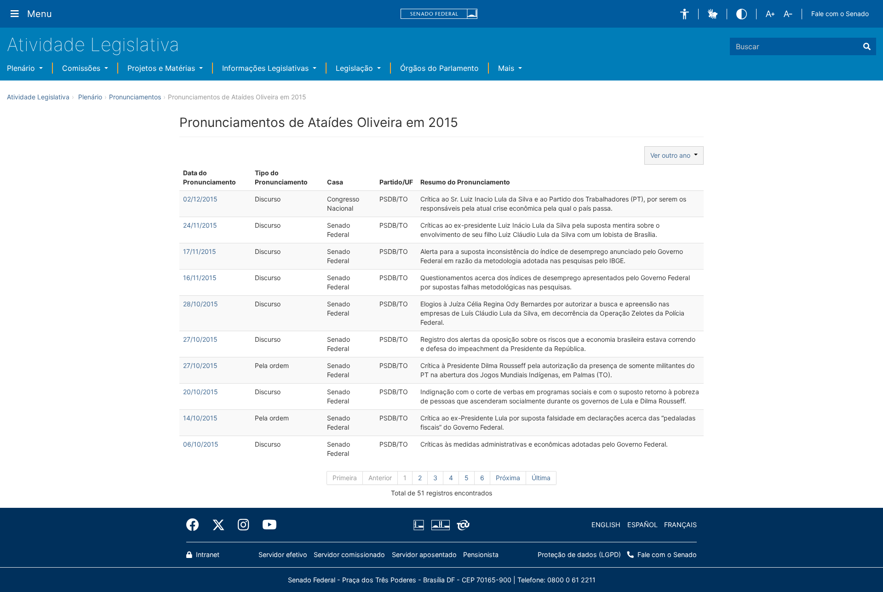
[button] (684, 14)
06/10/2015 (200, 444)
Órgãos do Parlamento (439, 68)
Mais (507, 68)
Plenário (22, 68)
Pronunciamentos (135, 97)
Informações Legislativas (266, 68)
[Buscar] (867, 46)
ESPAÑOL (642, 525)
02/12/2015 (200, 199)
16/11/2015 (200, 278)
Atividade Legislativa (93, 44)
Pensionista (481, 554)
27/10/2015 (200, 339)
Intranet (206, 554)
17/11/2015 (199, 251)
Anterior (380, 478)
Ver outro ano (672, 155)
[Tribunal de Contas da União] (461, 524)
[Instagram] (243, 525)
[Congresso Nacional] (440, 524)
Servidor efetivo (282, 554)
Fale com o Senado (840, 13)
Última (541, 478)
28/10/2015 (200, 304)
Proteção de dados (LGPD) (579, 554)
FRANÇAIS (680, 525)
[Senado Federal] (439, 14)
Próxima (508, 478)
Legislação (355, 68)
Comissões (82, 68)
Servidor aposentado (424, 554)
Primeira (345, 478)
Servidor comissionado (349, 554)
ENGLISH (605, 525)
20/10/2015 (200, 392)
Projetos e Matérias (162, 68)
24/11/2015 (200, 225)
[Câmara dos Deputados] (420, 524)
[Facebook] (196, 525)
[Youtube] (266, 525)
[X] (218, 525)
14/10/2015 (200, 418)
